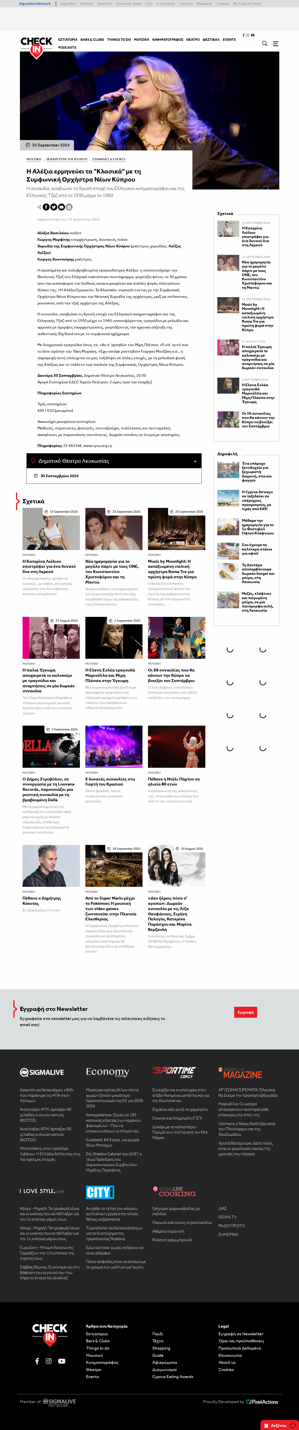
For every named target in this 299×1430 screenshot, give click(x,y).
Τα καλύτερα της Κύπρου (67, 159)
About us (227, 1362)
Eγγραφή (246, 1012)
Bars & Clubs (98, 1340)
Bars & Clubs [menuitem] (92, 39)
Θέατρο (93, 1369)
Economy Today (129, 3)
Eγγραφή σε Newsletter (240, 1333)
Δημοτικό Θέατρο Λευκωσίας (73, 461)
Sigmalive (68, 3)
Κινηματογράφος (102, 1362)
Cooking (222, 3)
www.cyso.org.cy (97, 445)
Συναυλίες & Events (108, 159)
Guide (158, 1355)
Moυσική (94, 1355)
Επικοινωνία (230, 1355)
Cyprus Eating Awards (172, 1376)
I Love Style (166, 3)
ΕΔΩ (73, 382)
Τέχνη (158, 1340)
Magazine (204, 3)
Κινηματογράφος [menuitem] (167, 39)
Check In (186, 3)
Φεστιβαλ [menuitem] (211, 39)
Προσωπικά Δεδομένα (239, 1348)
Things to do (97, 1348)
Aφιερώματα (164, 1362)
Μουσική (33, 159)
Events (92, 1376)
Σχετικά (33, 501)
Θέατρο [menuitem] (193, 39)
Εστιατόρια (97, 1333)
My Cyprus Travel (247, 3)
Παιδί (157, 1333)
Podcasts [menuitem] (67, 47)
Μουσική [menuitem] (141, 39)
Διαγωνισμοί (164, 1369)
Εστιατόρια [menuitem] (67, 39)
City (149, 3)
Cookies (226, 1369)
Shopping (161, 1348)
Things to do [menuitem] (119, 39)
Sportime (104, 3)
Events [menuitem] (229, 39)
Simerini (86, 3)
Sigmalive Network (35, 3)
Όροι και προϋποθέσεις (241, 1340)
